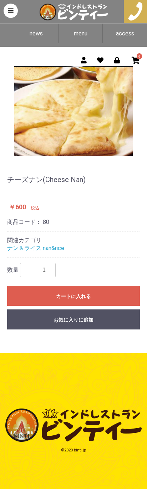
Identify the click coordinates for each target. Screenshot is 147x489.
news (36, 33)
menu (80, 33)
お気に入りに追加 (73, 320)
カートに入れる (73, 296)
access (125, 33)
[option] (73, 111)
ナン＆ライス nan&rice (35, 248)
